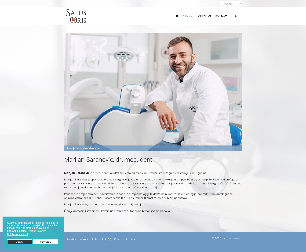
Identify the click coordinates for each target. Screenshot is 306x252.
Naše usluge (203, 16)
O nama (187, 16)
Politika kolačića (102, 239)
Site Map (131, 239)
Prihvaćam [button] (45, 242)
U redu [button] (19, 242)
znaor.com (233, 238)
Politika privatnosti (78, 239)
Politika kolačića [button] (37, 231)
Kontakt (221, 16)
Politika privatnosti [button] (17, 234)
